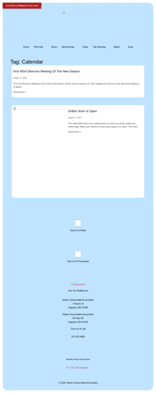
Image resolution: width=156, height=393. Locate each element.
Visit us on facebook (78, 261)
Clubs (85, 47)
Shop (130, 47)
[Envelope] (78, 223)
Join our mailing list (78, 290)
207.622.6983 (78, 336)
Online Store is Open (82, 111)
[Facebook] (78, 254)
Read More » (19, 92)
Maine (117, 47)
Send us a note (78, 230)
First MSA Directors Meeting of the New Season (46, 71)
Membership (68, 47)
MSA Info (38, 47)
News (54, 47)
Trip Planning (99, 47)
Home (26, 47)
